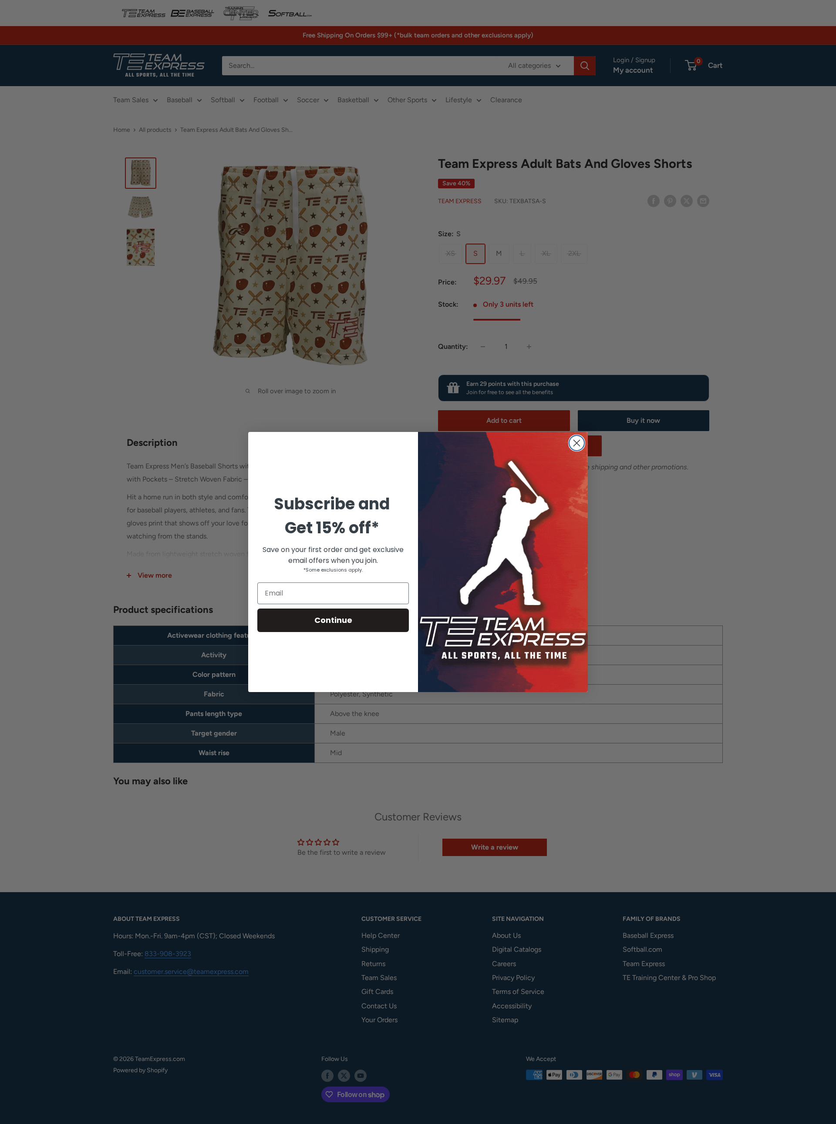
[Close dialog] (576, 443)
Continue (333, 620)
